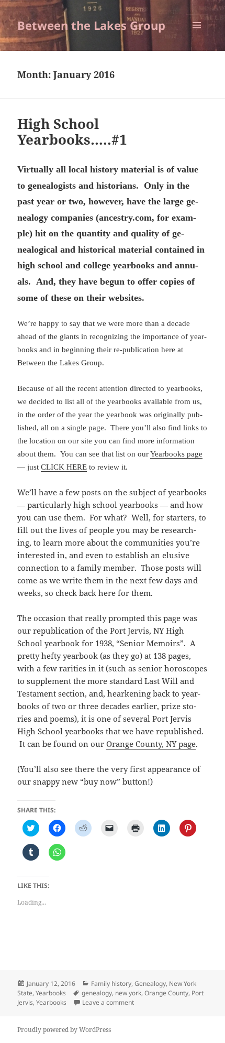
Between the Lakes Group (91, 25)
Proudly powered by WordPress (64, 1029)
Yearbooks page (176, 454)
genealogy (97, 992)
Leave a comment (108, 1002)
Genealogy (150, 983)
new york (128, 992)
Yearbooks (51, 992)
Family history (111, 983)
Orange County (166, 992)
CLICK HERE (64, 467)
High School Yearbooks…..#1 (72, 131)
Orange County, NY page (151, 743)
